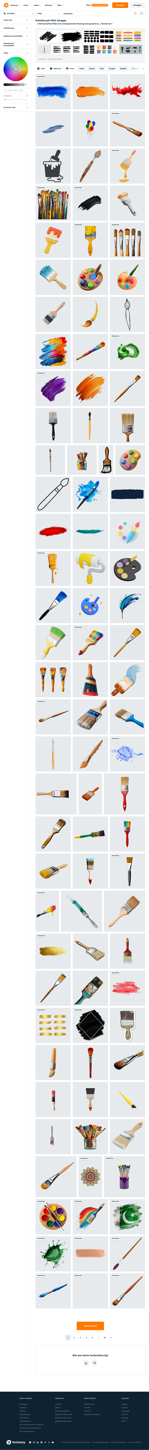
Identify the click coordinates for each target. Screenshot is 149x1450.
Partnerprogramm (62, 1411)
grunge (112, 68)
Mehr (59, 5)
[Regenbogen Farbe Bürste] (90, 642)
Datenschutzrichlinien (118, 1442)
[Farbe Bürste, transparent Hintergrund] (53, 425)
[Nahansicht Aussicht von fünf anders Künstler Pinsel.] (127, 240)
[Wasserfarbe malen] (90, 1253)
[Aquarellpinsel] (90, 166)
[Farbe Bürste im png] (127, 1062)
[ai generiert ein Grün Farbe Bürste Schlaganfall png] (127, 351)
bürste (91, 68)
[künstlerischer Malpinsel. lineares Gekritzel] (127, 314)
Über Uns (88, 1411)
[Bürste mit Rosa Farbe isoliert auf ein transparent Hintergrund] (53, 1099)
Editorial (48, 5)
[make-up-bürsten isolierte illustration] (90, 425)
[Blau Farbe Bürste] (53, 277)
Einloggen (137, 5)
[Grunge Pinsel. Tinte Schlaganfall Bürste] (53, 91)
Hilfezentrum (89, 1404)
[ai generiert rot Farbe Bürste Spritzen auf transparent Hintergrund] (127, 91)
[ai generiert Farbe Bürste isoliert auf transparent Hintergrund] (90, 871)
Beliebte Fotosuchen (63, 1418)
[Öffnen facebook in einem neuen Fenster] (30, 1442)
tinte (102, 68)
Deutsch (124, 1414)
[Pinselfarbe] (106, 460)
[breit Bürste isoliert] (56, 1176)
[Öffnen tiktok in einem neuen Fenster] (45, 1442)
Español (124, 1407)
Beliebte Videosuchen (63, 1421)
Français (124, 1418)
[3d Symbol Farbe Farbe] (53, 642)
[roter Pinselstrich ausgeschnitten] (127, 988)
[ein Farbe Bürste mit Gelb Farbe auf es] (90, 240)
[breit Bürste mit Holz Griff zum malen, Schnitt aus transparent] (56, 794)
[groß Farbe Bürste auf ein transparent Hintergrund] (127, 388)
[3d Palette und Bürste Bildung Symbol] (127, 568)
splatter (123, 68)
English (124, 1404)
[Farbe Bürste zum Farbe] (127, 425)
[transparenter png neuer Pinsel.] (127, 951)
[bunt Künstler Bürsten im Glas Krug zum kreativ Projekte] (90, 1136)
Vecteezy (22, 1407)
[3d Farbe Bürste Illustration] (53, 1062)
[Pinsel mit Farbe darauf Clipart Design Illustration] (127, 166)
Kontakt (87, 1407)
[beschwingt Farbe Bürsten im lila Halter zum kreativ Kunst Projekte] (124, 1176)
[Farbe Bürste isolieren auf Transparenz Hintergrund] (53, 988)
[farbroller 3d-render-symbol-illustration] (90, 568)
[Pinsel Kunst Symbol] (127, 1253)
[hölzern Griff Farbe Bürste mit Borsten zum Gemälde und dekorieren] (90, 951)
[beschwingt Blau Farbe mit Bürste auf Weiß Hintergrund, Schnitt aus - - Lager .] (90, 494)
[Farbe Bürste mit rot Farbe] (124, 794)
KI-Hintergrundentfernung (30, 1428)
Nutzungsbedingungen (100, 1442)
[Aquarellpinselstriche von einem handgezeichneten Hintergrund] (127, 754)
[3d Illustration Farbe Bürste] (127, 203)
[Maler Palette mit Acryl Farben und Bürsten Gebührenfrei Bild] (53, 1216)
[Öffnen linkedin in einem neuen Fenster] (38, 1442)
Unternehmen (25, 1414)
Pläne (88, 5)
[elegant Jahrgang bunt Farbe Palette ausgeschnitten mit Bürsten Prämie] (130, 460)
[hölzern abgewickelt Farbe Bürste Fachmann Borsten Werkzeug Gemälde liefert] (127, 129)
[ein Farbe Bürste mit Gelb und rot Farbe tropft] (47, 911)
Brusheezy (23, 1404)
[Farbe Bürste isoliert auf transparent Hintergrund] (90, 754)
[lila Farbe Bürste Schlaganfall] (53, 388)
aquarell (135, 68)
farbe (81, 68)
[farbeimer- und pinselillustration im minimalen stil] (53, 166)
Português (125, 1411)
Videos (36, 5)
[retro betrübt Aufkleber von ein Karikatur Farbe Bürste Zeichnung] (127, 1025)
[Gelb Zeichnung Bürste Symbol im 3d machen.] (127, 1099)
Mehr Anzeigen (131, 49)
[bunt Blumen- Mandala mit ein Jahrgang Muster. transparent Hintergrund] (90, 1176)
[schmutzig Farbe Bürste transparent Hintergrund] (90, 988)
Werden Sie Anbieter (92, 1414)
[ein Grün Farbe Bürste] (90, 834)
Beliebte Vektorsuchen (64, 1414)
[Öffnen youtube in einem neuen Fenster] (53, 1442)
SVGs (43, 68)
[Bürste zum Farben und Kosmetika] (53, 754)
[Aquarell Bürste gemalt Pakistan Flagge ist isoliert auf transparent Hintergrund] (127, 1216)
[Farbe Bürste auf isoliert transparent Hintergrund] (53, 834)
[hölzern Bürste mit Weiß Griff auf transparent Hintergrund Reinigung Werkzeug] (53, 716)
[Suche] (135, 13)
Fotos (26, 5)
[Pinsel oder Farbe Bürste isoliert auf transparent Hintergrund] (124, 911)
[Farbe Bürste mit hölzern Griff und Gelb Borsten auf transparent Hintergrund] (53, 871)
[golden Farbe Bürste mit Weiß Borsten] (127, 871)
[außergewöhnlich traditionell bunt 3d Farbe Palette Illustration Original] (90, 277)
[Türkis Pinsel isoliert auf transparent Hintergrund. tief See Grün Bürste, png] (90, 531)
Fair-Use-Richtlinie (134, 1442)
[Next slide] (141, 68)
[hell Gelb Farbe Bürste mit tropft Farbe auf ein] (53, 568)
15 (105, 1337)
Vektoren (14, 5)
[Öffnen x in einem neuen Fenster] (49, 1442)
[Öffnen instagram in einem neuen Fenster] (34, 1442)
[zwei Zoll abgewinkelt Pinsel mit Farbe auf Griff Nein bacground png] (53, 1136)
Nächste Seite (90, 1326)
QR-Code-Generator (27, 1431)
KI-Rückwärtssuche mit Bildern (31, 1424)
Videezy (22, 1411)
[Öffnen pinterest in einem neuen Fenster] (41, 1442)
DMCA (57, 1407)
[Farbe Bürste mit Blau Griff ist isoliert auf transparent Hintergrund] (127, 716)
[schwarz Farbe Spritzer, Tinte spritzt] (90, 1291)
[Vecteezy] (6, 5)
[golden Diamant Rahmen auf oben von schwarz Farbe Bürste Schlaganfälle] (90, 1025)
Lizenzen (58, 1404)
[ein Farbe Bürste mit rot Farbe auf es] (90, 679)
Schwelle (7, 96)
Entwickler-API (25, 1421)
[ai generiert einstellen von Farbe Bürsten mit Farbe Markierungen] (53, 679)
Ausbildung (24, 1418)
